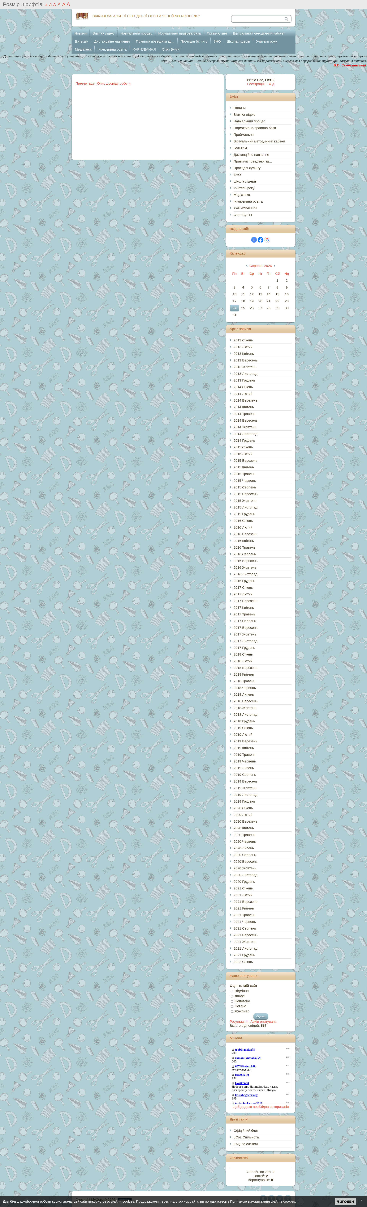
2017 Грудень (244, 648)
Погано (240, 1006)
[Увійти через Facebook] (260, 240)
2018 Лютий (243, 661)
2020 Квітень (244, 828)
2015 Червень (245, 481)
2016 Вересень (245, 561)
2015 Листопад (245, 507)
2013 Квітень (244, 354)
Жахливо (242, 1011)
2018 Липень (244, 694)
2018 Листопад (245, 714)
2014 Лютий (243, 394)
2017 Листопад (245, 641)
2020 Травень (244, 835)
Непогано (242, 1001)
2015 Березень (245, 460)
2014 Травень (244, 414)
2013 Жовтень (245, 367)
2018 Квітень (244, 674)
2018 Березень (245, 668)
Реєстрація (256, 84)
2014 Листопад (245, 434)
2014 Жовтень (245, 427)
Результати (239, 1021)
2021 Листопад (245, 948)
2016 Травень (244, 547)
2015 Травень (244, 474)
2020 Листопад (245, 875)
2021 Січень (243, 888)
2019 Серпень (245, 775)
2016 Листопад (245, 574)
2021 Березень (245, 902)
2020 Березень (245, 821)
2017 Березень (245, 601)
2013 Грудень (244, 380)
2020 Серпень (245, 855)
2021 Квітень (244, 908)
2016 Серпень (245, 554)
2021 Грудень (244, 955)
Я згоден (345, 1202)
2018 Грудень (244, 721)
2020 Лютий (243, 815)
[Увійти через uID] (254, 240)
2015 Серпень (245, 487)
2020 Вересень (245, 861)
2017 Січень (243, 587)
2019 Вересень (245, 781)
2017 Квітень (244, 608)
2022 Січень (243, 962)
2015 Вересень (245, 494)
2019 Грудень (244, 801)
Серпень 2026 (260, 266)
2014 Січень (243, 387)
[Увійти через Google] (267, 240)
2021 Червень (245, 922)
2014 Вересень (245, 420)
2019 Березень (245, 741)
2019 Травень (244, 755)
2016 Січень (243, 521)
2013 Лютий (243, 347)
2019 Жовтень (245, 788)
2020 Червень (245, 841)
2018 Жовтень (245, 708)
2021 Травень (244, 915)
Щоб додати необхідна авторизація (260, 1107)
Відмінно (242, 991)
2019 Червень (245, 761)
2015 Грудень (244, 514)
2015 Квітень (244, 467)
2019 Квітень (244, 748)
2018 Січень (243, 654)
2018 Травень (244, 681)
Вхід (270, 84)
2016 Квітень (244, 541)
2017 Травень (244, 614)
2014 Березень (245, 400)
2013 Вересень (245, 360)
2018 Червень (245, 688)
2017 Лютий (243, 594)
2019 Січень (243, 728)
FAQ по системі (246, 1144)
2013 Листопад (245, 374)
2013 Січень (243, 340)
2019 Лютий (243, 734)
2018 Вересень (245, 701)
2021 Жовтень (245, 942)
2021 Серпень (245, 928)
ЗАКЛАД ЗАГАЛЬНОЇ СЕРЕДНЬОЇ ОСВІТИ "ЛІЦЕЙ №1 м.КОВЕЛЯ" (146, 16)
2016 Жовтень (245, 567)
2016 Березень (245, 534)
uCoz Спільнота (246, 1137)
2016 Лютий (243, 527)
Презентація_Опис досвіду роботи (103, 83)
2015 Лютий (243, 454)
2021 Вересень (245, 935)
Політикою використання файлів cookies (262, 1201)
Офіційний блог (246, 1131)
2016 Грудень (244, 581)
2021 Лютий (243, 895)
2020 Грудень (244, 882)
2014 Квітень (244, 407)
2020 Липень (244, 848)
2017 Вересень (245, 628)
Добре (240, 996)
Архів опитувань (263, 1021)
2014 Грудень (244, 440)
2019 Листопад (245, 795)
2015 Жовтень (245, 501)
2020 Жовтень (245, 868)
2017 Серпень (245, 621)
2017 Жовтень (245, 634)
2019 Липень (244, 768)
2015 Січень (243, 447)
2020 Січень (243, 808)
